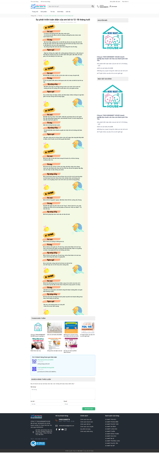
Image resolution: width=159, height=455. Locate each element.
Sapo (92, 450)
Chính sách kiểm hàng (86, 431)
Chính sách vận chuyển (86, 426)
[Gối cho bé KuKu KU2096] (54, 327)
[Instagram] (65, 429)
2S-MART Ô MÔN (110, 431)
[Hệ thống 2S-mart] (38, 6)
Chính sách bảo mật (86, 419)
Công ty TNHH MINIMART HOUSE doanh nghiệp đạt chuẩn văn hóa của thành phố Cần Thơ (38, 335)
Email (65, 401)
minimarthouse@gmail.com (66, 425)
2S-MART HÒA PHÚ (110, 436)
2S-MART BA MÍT (110, 445)
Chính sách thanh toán (86, 422)
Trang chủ (35, 11)
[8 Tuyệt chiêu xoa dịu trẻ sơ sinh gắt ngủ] (87, 327)
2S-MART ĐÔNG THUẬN (112, 433)
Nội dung (33, 387)
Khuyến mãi (102, 20)
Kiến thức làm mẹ (36, 350)
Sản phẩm (44, 11)
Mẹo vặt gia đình (105, 79)
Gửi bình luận (89, 409)
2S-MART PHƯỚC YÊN (111, 443)
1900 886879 (104, 6)
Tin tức (52, 11)
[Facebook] (56, 429)
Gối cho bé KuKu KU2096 (54, 334)
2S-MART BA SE (109, 438)
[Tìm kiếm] (93, 6)
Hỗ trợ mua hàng (45, 1)
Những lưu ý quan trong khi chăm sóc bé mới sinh (71, 335)
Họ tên (33, 401)
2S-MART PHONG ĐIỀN (111, 422)
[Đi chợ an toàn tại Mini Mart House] (71, 343)
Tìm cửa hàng (34, 1)
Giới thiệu (60, 11)
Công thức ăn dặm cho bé (54, 350)
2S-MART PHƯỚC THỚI (112, 424)
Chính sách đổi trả (85, 424)
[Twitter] (59, 429)
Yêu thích (125, 1)
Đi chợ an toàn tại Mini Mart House (70, 351)
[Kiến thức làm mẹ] (38, 343)
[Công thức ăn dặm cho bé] (54, 343)
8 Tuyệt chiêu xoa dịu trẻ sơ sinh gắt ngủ (87, 335)
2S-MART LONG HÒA (111, 429)
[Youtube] (63, 429)
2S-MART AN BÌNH (110, 426)
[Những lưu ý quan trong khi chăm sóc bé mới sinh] (71, 327)
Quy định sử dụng (85, 429)
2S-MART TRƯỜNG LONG (112, 441)
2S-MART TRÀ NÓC (110, 419)
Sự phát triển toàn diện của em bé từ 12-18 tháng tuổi (112, 64)
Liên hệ (68, 11)
